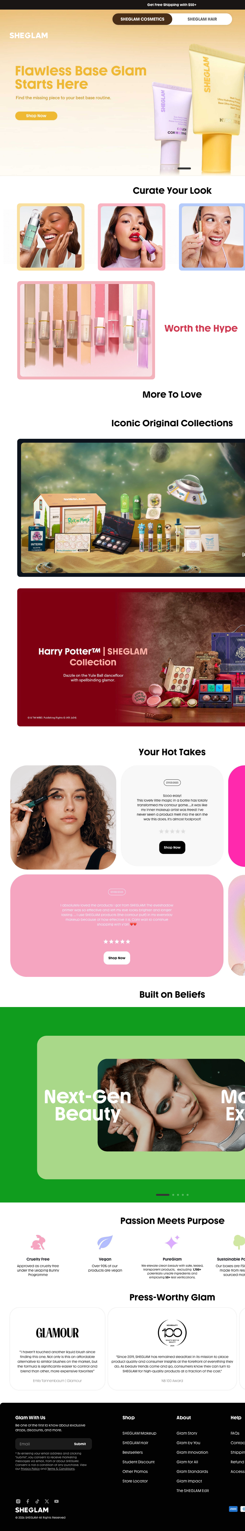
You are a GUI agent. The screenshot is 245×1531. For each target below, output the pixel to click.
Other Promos (135, 1471)
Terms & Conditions (61, 1468)
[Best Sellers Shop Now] (86, 330)
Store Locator (135, 1481)
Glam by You (188, 1443)
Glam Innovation (192, 1452)
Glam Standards (192, 1471)
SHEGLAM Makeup (139, 1433)
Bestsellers (132, 1452)
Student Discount (138, 1462)
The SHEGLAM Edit (193, 1490)
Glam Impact (189, 1481)
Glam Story (187, 1433)
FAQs (235, 1433)
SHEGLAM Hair (135, 1443)
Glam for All (187, 1462)
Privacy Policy (30, 1468)
